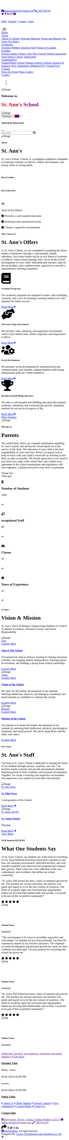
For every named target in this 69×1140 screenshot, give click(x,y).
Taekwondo (30, 56)
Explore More (8, 643)
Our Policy (13, 41)
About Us (6, 38)
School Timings (25, 62)
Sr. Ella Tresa (8, 787)
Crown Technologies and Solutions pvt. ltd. (39, 1134)
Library (22, 53)
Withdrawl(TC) (38, 65)
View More (7, 833)
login (31, 21)
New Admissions (20, 65)
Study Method (23, 1103)
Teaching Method (10, 47)
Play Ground (39, 53)
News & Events (9, 71)
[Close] (2, 130)
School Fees (53, 65)
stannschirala (11, 1131)
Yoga (4, 56)
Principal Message (30, 38)
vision (4, 674)
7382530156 (44, 10)
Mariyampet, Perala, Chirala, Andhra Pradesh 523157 (31, 1119)
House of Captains (46, 47)
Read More (7, 307)
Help (4, 21)
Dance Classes (15, 56)
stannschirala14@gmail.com (19, 10)
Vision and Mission (51, 38)
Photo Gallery (26, 71)
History (16, 38)
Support (12, 21)
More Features (9, 417)
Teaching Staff (28, 47)
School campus (9, 53)
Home (4, 32)
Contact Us (39, 1106)
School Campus (42, 1103)
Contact (22, 21)
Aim (3, 640)
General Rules (8, 62)
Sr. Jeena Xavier (10, 811)
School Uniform (42, 62)
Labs (29, 53)
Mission (5, 708)
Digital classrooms (56, 53)
